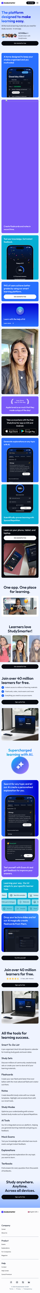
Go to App (30, 3)
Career (3, 1229)
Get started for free (20, 43)
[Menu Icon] (37, 3)
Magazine (4, 1255)
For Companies (6, 1252)
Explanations (5, 1248)
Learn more (7, 323)
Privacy (18, 1289)
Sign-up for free (20, 702)
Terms (11, 1289)
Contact (3, 1267)
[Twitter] (22, 1282)
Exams (3, 1244)
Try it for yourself (20, 958)
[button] (20, 648)
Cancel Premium (6, 1274)
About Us (4, 1233)
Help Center (5, 1271)
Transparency (27, 1289)
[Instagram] (17, 1282)
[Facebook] (11, 1282)
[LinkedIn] (28, 1282)
